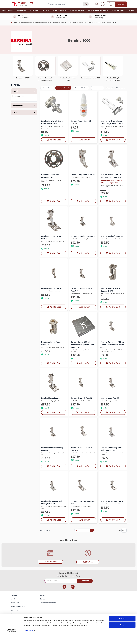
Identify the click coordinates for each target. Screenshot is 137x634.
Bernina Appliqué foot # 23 (111, 236)
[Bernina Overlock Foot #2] (83, 382)
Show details (28, 630)
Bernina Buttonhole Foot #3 (112, 501)
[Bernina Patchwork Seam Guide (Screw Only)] (53, 105)
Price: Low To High (63, 88)
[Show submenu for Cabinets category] (48, 11)
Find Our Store (50, 561)
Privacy (42, 599)
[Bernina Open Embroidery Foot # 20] (53, 431)
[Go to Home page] (22, 4)
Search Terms (15, 610)
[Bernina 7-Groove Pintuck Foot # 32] (83, 431)
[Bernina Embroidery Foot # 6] (83, 220)
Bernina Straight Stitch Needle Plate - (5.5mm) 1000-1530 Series (83, 344)
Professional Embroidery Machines (97, 10)
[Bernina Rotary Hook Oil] (83, 105)
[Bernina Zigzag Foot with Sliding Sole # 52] (53, 485)
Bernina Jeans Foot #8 (109, 398)
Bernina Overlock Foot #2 (81, 398)
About (13, 599)
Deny (122, 625)
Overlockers (33, 10)
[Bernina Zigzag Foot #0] (53, 382)
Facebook (64, 587)
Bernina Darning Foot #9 (51, 288)
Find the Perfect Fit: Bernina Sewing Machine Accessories (68, 23)
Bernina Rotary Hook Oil (81, 121)
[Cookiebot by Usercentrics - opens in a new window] (11, 630)
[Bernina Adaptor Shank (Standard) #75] (113, 272)
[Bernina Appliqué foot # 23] (113, 220)
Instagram (73, 587)
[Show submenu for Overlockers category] (38, 11)
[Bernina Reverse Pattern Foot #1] (53, 220)
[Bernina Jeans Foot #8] (113, 382)
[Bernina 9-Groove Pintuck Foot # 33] (83, 272)
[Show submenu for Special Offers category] (26, 11)
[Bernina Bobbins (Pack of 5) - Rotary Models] (53, 159)
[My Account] (102, 4)
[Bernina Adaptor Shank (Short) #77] (53, 326)
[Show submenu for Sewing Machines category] (13, 11)
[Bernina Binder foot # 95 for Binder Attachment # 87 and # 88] (113, 326)
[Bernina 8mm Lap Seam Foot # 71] (83, 485)
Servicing (130, 10)
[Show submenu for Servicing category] (134, 11)
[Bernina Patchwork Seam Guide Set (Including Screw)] (113, 105)
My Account (15, 603)
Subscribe (85, 581)
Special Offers (21, 10)
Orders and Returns (18, 606)
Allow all (122, 619)
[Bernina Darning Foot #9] (53, 272)
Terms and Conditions (48, 603)
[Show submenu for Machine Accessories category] (65, 11)
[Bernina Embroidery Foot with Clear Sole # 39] (113, 431)
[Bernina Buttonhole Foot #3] (113, 485)
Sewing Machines (7, 10)
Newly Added (97, 88)
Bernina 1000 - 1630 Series (96, 23)
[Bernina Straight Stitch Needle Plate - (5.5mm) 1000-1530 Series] (83, 326)
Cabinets (44, 10)
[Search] (86, 4)
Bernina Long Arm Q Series (77, 10)
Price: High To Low (81, 88)
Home (15, 23)
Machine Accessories (58, 10)
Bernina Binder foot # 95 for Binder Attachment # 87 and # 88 (112, 344)
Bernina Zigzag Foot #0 (51, 398)
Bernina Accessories (41, 23)
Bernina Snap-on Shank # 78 (83, 175)
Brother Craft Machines (118, 10)
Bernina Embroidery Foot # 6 (83, 236)
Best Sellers (47, 88)
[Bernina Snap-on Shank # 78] (83, 159)
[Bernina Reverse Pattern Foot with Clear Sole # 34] (113, 159)
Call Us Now (88, 562)
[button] (24, 85)
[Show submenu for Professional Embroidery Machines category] (107, 11)
